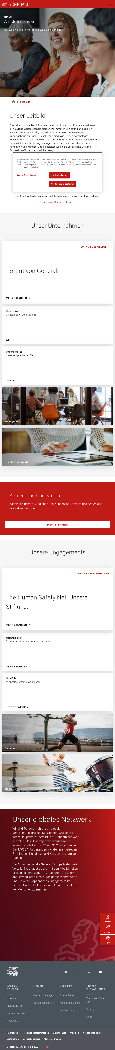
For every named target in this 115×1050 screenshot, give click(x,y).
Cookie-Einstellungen (26, 175)
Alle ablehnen (59, 175)
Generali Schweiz (13, 988)
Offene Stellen (67, 995)
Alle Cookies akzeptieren (62, 184)
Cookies (74, 1033)
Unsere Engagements (95, 988)
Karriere (66, 986)
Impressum (13, 1033)
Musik (89, 1016)
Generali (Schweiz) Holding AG (22, 1047)
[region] (57, 172)
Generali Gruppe (52, 1039)
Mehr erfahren (57, 524)
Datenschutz (59, 1033)
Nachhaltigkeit (14, 1005)
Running (90, 1009)
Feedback (12, 1020)
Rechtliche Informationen (36, 1033)
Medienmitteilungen (43, 995)
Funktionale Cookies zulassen (57, 202)
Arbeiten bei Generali (70, 1002)
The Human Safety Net (96, 1000)
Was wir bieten (67, 1010)
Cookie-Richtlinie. (31, 167)
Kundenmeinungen (16, 1013)
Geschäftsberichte (43, 1002)
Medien (38, 986)
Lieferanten (13, 1039)
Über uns (11, 998)
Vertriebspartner (31, 1039)
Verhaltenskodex (92, 1033)
